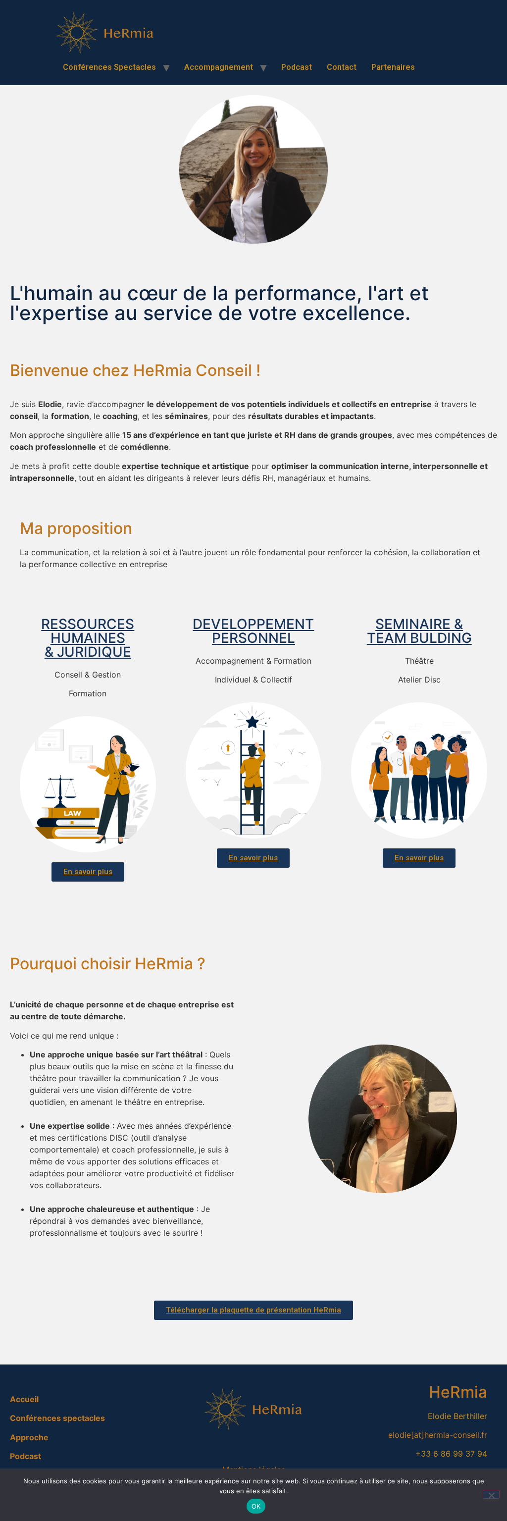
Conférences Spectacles (109, 67)
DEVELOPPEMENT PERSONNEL (253, 631)
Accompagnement (218, 67)
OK (256, 1506)
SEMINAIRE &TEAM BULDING (419, 631)
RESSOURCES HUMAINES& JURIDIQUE (87, 638)
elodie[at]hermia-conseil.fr (437, 1435)
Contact (341, 67)
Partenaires (393, 67)
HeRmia (458, 1392)
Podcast (296, 67)
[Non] (491, 1494)
